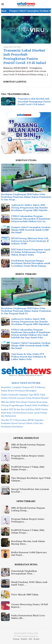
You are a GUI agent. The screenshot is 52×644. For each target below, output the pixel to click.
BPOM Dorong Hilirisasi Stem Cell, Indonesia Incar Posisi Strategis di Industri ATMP (30, 241)
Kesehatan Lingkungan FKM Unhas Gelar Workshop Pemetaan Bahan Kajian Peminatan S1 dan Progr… (26, 197)
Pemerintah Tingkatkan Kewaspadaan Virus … (24, 572)
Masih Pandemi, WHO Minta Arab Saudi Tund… (29, 583)
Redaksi (24, 639)
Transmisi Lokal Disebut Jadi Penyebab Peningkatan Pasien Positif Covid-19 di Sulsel (24, 56)
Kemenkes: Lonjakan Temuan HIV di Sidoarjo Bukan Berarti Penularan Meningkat (23, 389)
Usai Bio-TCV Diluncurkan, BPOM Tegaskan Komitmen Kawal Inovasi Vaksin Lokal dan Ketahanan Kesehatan (22, 423)
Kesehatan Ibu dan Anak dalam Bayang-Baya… (28, 542)
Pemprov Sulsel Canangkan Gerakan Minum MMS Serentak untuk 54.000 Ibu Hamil (30, 230)
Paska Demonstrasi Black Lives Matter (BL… (28, 616)
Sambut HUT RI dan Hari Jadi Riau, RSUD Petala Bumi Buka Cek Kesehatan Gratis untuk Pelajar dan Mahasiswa (24, 412)
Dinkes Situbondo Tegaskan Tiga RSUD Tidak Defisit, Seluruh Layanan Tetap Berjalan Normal (25, 396)
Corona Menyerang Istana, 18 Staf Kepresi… (29, 605)
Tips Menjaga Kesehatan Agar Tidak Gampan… (31, 479)
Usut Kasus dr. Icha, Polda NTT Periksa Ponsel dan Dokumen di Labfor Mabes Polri (28, 356)
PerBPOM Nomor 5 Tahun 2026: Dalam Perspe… (28, 468)
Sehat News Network (26, 382)
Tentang (16, 639)
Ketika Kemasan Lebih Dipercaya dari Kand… (29, 553)
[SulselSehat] (26, 3)
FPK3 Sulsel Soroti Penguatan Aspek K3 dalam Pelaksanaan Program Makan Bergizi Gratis (30, 252)
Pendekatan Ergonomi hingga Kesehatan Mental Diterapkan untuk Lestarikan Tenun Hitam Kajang (30, 263)
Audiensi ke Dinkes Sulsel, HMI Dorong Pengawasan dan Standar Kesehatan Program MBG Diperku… (30, 207)
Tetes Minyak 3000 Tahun (24, 594)
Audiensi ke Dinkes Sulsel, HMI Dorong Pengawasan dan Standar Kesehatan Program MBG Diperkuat (30, 321)
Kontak (36, 639)
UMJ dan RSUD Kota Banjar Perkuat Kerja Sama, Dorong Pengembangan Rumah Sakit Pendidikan (25, 403)
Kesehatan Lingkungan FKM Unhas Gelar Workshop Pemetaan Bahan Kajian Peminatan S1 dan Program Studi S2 (26, 311)
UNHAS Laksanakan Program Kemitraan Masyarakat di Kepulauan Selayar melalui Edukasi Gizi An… (30, 219)
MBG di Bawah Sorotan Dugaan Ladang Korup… (28, 445)
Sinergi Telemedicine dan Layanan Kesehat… (30, 490)
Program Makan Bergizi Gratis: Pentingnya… (28, 457)
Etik (30, 639)
